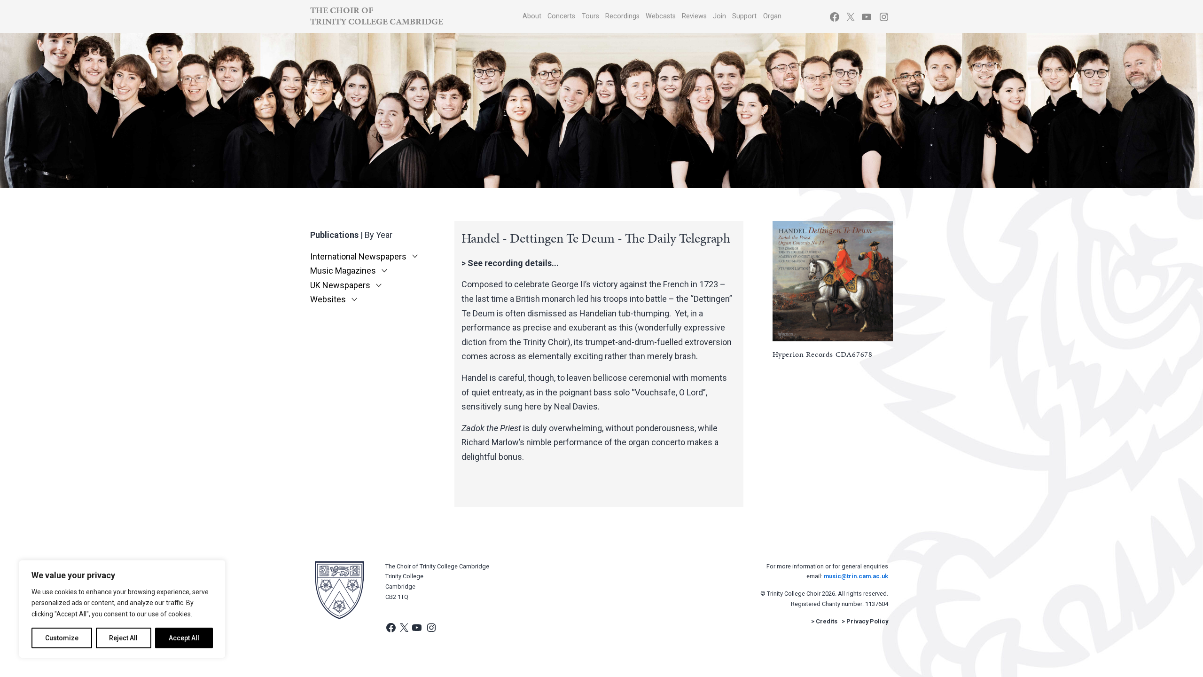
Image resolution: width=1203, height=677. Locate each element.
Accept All (184, 638)
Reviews (694, 16)
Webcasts (661, 16)
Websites (328, 299)
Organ (772, 16)
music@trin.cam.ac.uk (856, 576)
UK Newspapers (340, 285)
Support (744, 16)
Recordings (622, 16)
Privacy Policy (867, 621)
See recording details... (513, 263)
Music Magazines (343, 271)
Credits (826, 621)
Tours (590, 16)
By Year (378, 235)
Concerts (561, 16)
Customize (61, 638)
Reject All (123, 638)
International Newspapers (358, 256)
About (532, 16)
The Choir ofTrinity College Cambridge (376, 16)
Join (719, 16)
